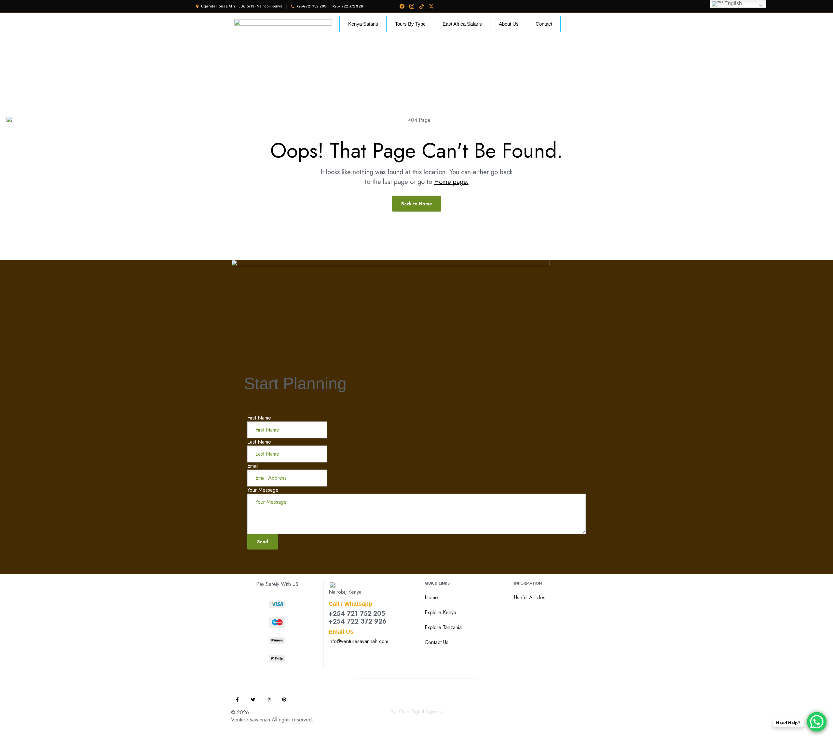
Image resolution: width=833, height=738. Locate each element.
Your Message (263, 490)
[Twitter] (253, 699)
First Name (259, 417)
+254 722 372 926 (358, 621)
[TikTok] (421, 6)
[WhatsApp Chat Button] (816, 722)
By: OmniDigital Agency (416, 711)
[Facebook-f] (237, 699)
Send (262, 541)
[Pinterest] (284, 699)
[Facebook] (401, 6)
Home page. (451, 182)
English (732, 3)
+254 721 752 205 (357, 613)
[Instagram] (411, 6)
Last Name (259, 442)
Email (252, 466)
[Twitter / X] (431, 6)
